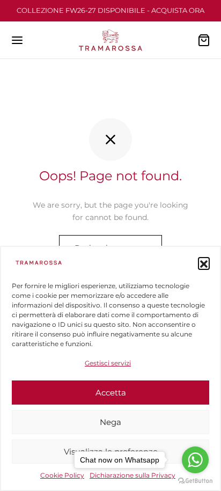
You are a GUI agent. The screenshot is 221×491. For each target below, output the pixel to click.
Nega (110, 422)
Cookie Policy (62, 475)
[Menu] (17, 40)
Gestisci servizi (108, 363)
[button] (203, 263)
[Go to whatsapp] (195, 459)
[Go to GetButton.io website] (195, 480)
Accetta (110, 392)
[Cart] (203, 40)
